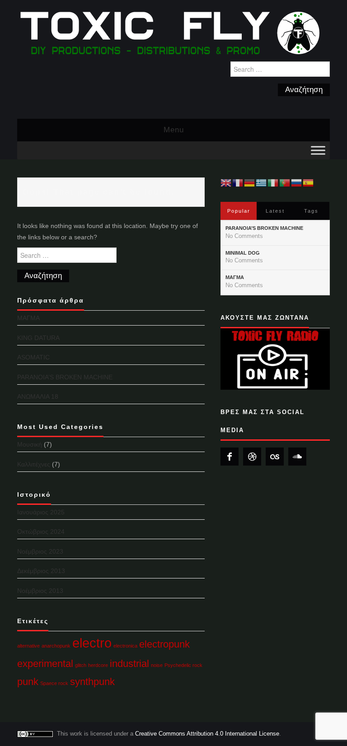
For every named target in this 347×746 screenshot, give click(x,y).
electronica (125, 645)
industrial (129, 663)
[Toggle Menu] (318, 150)
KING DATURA (38, 337)
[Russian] (297, 182)
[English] (226, 182)
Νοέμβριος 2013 (40, 590)
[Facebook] (229, 457)
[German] (250, 182)
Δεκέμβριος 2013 (41, 570)
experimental (45, 663)
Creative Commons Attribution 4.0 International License (207, 734)
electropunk (164, 644)
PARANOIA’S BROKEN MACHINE (65, 377)
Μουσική (29, 444)
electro (92, 642)
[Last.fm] (275, 457)
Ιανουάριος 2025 (41, 512)
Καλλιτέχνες (33, 464)
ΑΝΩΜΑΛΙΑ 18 (37, 396)
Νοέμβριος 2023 (40, 551)
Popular (238, 211)
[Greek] (261, 182)
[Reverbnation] (252, 457)
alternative (28, 645)
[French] (238, 182)
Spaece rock (54, 683)
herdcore (98, 665)
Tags (311, 211)
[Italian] (273, 182)
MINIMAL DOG (242, 253)
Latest (275, 211)
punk (27, 681)
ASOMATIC (33, 357)
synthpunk (92, 681)
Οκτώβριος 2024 (41, 531)
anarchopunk (56, 645)
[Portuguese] (285, 182)
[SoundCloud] (297, 457)
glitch (80, 665)
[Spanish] (308, 182)
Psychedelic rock (183, 665)
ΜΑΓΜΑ (28, 318)
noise (157, 665)
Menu (174, 130)
